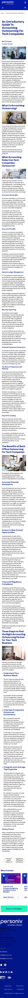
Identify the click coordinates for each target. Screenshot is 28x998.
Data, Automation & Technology (15, 13)
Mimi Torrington (7, 41)
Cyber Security (8, 989)
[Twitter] (4, 972)
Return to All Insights (14, 909)
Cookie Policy (8, 986)
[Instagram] (9, 972)
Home (2, 13)
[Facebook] (1, 972)
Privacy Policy (20, 986)
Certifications (20, 989)
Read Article (9, 897)
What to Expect (6, 627)
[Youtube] (11, 972)
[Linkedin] (6, 972)
